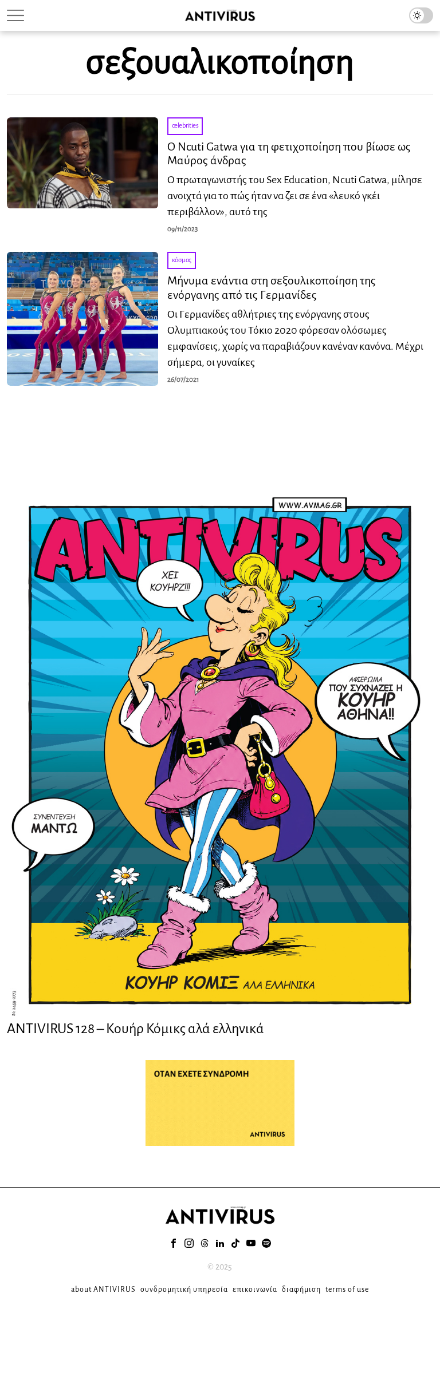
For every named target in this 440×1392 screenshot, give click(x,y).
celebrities (185, 125)
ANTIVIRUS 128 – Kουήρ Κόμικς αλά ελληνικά (135, 1028)
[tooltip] (173, 1243)
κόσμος (181, 260)
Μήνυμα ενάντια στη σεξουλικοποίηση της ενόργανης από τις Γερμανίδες (271, 287)
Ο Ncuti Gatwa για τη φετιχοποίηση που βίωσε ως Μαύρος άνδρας (289, 153)
